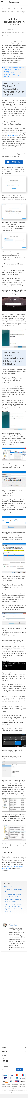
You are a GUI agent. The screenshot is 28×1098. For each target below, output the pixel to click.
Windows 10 (12, 9)
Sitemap (14, 1088)
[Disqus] (14, 973)
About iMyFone (22, 1086)
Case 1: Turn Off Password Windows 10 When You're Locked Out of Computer (14, 69)
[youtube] (7, 1061)
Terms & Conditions (6, 1084)
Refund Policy (14, 1086)
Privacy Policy (15, 1084)
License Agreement (6, 1086)
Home (5, 9)
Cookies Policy (22, 1084)
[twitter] (4, 1061)
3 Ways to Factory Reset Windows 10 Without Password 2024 (14, 889)
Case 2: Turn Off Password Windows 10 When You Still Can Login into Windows (14, 75)
